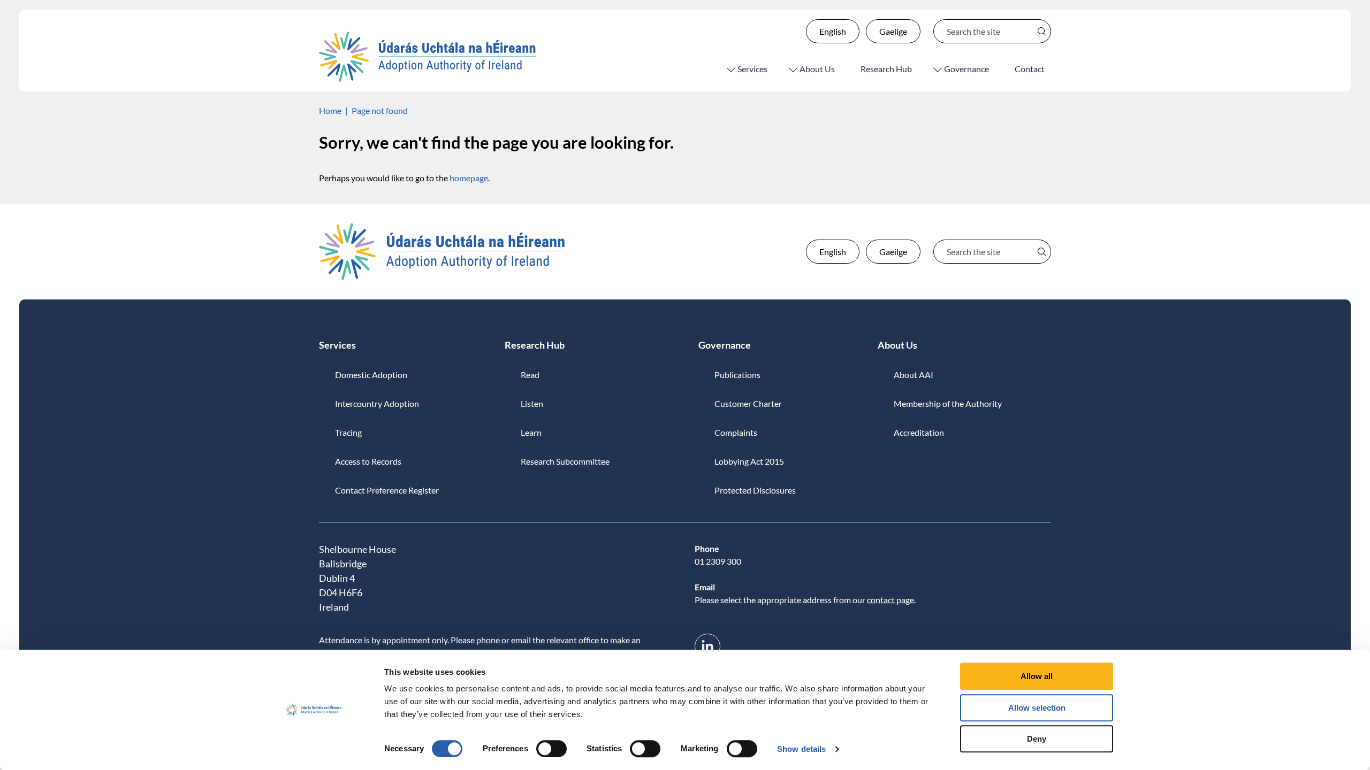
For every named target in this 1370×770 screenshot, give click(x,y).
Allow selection (1036, 707)
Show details (801, 748)
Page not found (380, 110)
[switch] (551, 748)
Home (330, 110)
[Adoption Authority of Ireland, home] (427, 57)
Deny (1036, 738)
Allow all (1037, 676)
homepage (469, 178)
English (832, 31)
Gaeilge (893, 31)
